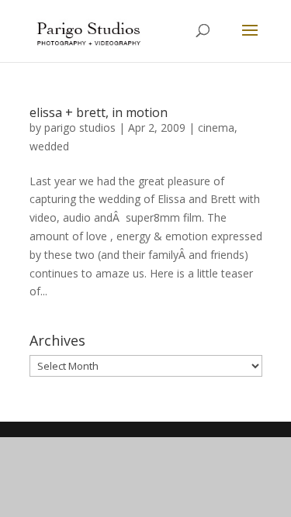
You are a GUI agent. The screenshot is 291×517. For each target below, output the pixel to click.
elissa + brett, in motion (98, 112)
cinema (216, 127)
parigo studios (80, 127)
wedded (49, 146)
